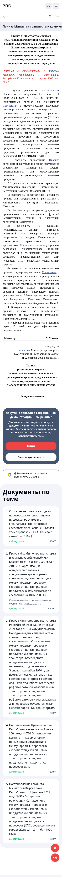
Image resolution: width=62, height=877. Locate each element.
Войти (31, 446)
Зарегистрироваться (31, 457)
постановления (50, 90)
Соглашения (10, 105)
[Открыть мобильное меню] (56, 6)
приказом (24, 350)
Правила (54, 159)
